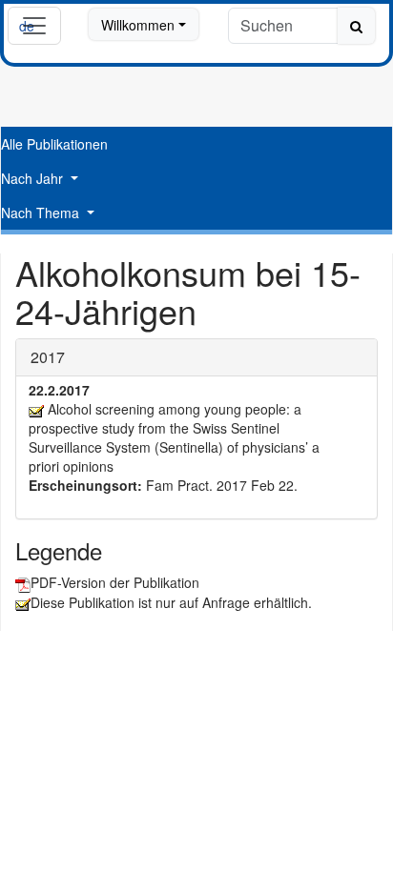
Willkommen (138, 24)
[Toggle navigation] (34, 26)
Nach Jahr (34, 178)
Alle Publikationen (54, 143)
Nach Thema (42, 212)
